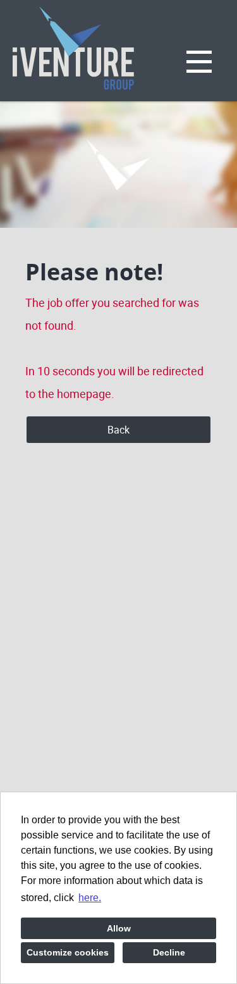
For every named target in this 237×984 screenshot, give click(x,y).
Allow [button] (119, 928)
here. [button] (89, 897)
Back (118, 430)
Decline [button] (169, 952)
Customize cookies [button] (68, 952)
